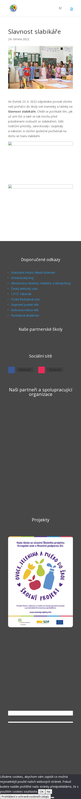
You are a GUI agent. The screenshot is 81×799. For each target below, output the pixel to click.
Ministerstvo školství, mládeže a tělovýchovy (41, 283)
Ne (48, 791)
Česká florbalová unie (25, 299)
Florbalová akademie (25, 315)
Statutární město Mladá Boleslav (33, 272)
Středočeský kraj (22, 278)
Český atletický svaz (24, 289)
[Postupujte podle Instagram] (41, 370)
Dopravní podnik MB (25, 305)
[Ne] (52, 797)
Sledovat (25, 370)
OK (42, 791)
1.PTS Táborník (21, 294)
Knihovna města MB (24, 310)
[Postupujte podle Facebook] (11, 370)
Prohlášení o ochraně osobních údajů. (25, 796)
